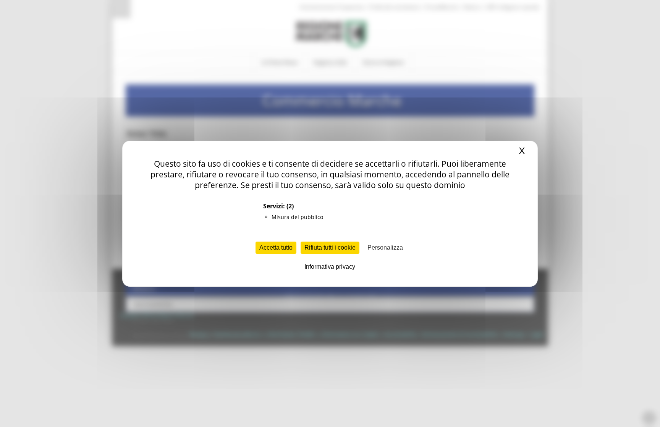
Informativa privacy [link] (329, 266)
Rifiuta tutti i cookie (330, 247)
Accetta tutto (276, 247)
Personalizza (385, 247)
